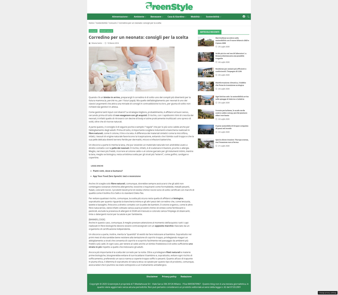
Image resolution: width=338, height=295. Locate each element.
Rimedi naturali (106, 31)
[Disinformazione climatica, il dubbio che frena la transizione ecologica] (206, 86)
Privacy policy (169, 276)
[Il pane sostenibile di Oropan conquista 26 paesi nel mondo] (206, 129)
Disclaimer (152, 276)
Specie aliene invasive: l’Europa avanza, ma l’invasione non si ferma (232, 141)
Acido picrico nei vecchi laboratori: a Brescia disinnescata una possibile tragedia (230, 56)
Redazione (186, 276)
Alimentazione (120, 16)
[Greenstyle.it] (169, 6)
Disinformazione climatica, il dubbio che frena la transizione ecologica (230, 83)
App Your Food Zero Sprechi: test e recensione (117, 176)
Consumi (93, 31)
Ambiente (139, 16)
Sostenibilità (212, 16)
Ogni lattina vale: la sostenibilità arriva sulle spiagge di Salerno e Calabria (232, 97)
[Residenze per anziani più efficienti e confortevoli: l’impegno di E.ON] (206, 72)
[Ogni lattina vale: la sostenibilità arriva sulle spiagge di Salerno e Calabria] (206, 100)
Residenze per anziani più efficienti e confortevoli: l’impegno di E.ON (230, 70)
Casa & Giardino (176, 16)
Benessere (156, 16)
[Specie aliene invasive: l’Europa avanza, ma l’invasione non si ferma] (206, 143)
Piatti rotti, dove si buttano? (108, 170)
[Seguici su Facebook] (244, 16)
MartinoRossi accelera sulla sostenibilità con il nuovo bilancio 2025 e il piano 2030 (232, 40)
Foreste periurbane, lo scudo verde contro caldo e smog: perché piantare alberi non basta (231, 113)
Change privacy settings (327, 293)
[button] (248, 16)
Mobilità (195, 16)
